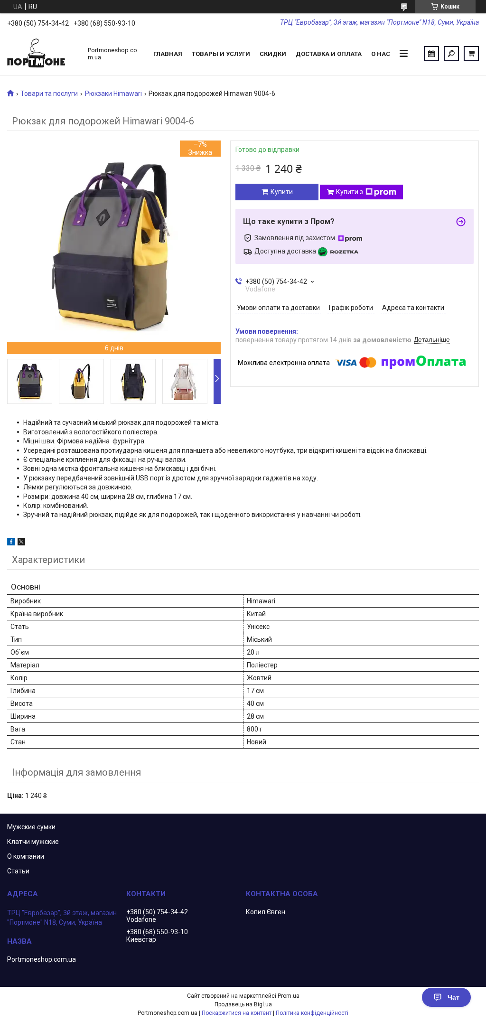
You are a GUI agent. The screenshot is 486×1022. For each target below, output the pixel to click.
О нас (380, 53)
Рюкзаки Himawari (113, 93)
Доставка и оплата (329, 53)
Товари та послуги (49, 93)
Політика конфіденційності (312, 1013)
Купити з (349, 192)
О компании (25, 856)
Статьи (18, 871)
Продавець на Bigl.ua (243, 1004)
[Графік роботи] (431, 53)
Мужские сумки (31, 827)
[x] (21, 543)
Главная (167, 53)
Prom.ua (288, 996)
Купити (282, 192)
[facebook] (11, 543)
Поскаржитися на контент (236, 1013)
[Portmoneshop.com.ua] (42, 53)
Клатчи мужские (33, 841)
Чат (453, 997)
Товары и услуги (221, 53)
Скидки (273, 53)
